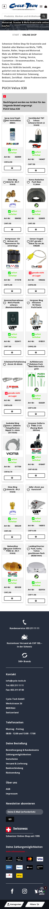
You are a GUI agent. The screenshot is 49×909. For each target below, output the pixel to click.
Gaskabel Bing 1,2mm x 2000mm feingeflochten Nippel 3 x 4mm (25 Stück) (12, 428)
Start (15, 34)
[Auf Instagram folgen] (24, 891)
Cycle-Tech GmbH (15, 699)
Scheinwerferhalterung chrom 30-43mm (15, 363)
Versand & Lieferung (16, 763)
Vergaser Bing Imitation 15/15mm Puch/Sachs (36, 304)
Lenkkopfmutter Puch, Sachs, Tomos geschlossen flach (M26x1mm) (36, 551)
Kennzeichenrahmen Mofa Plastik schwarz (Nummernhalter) (13, 304)
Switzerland (12, 712)
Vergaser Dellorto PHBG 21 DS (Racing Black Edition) (36, 426)
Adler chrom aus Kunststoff (36, 488)
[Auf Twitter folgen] (36, 891)
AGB (8, 789)
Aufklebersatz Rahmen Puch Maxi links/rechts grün (36, 365)
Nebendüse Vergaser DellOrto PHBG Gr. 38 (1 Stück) (12, 549)
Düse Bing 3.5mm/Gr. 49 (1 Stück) (12, 489)
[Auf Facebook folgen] (12, 891)
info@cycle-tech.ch (16, 680)
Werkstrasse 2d (14, 703)
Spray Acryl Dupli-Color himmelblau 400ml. (12, 120)
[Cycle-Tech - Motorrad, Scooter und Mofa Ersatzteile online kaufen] (23, 6)
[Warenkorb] (45, 6)
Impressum (12, 793)
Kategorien (15, 904)
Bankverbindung (14, 768)
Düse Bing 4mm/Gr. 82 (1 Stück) (12, 182)
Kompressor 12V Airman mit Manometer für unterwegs (12, 242)
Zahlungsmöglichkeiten (18, 754)
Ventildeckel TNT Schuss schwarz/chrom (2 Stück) (36, 121)
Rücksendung (13, 772)
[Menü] (41, 6)
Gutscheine (12, 759)
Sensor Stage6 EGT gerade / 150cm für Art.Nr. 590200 (36, 242)
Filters (33, 904)
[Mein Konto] (4, 6)
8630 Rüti (10, 708)
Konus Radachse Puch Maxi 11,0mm (36, 182)
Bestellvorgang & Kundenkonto (22, 750)
